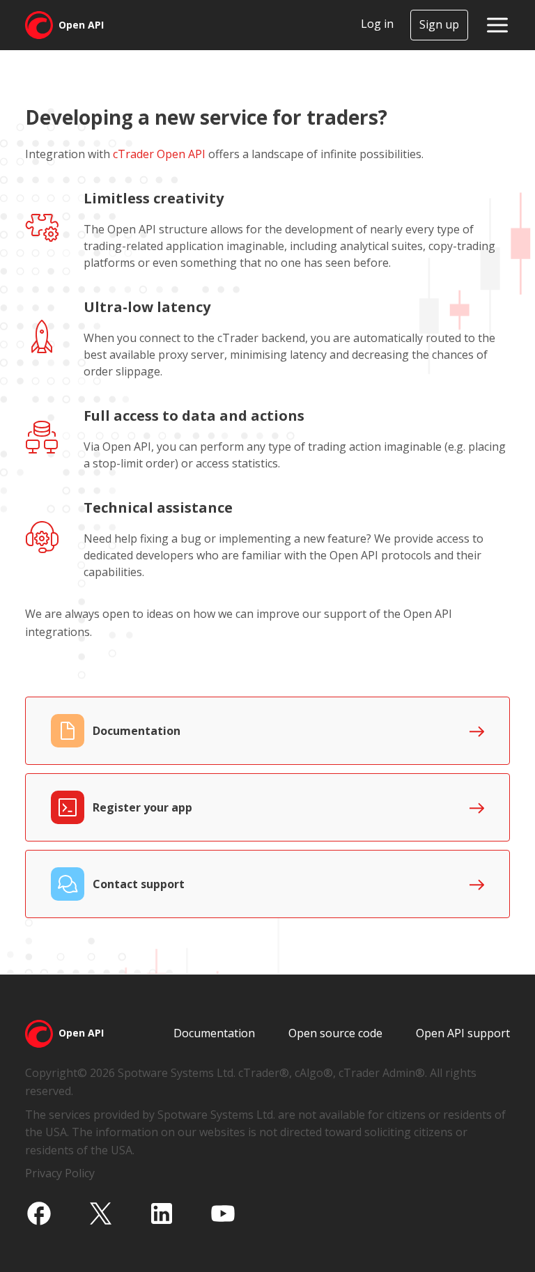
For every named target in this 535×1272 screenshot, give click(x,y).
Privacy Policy (60, 1173)
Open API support (463, 1033)
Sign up (439, 24)
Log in (377, 23)
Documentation (214, 1033)
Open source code (335, 1033)
